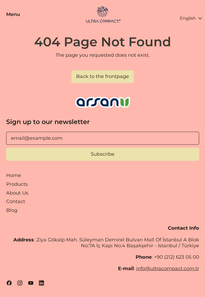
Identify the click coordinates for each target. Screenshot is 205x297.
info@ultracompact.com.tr (167, 268)
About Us (17, 193)
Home (13, 175)
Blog (11, 210)
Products (17, 184)
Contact (15, 201)
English (188, 18)
